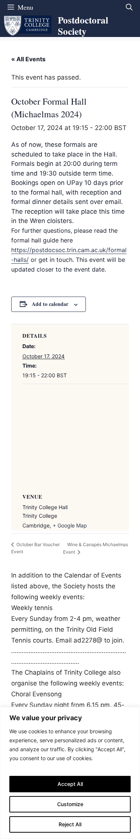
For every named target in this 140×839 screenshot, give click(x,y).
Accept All (70, 784)
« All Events (28, 59)
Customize (70, 804)
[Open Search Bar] (129, 7)
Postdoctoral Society (83, 25)
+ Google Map (70, 525)
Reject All (70, 824)
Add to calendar (50, 304)
